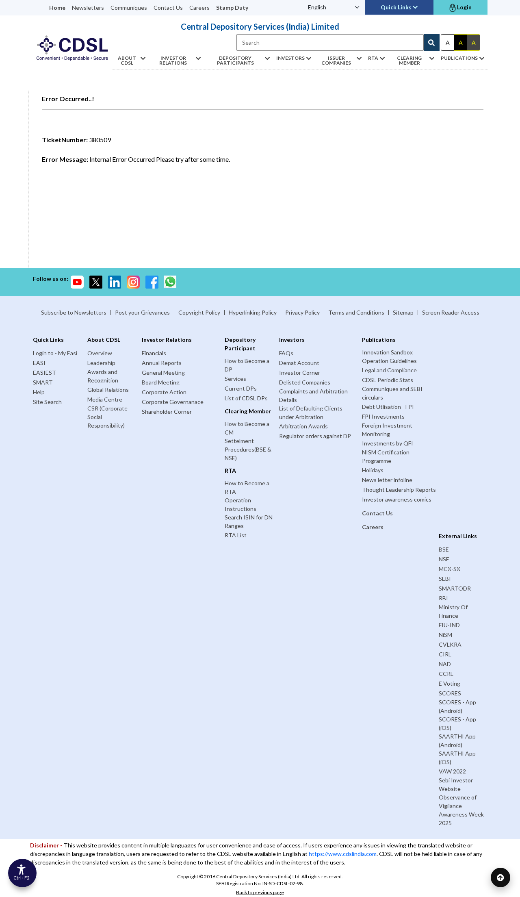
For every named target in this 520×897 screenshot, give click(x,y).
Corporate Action (164, 392)
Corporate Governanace (173, 401)
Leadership (101, 362)
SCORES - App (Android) (457, 706)
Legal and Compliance (389, 370)
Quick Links (397, 7)
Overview (99, 353)
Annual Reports (162, 362)
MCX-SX (449, 568)
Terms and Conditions (356, 312)
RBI (443, 598)
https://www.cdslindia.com (343, 853)
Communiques (128, 7)
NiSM (445, 634)
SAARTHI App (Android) (457, 740)
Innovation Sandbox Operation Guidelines (389, 356)
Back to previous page (260, 892)
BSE (444, 549)
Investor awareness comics (396, 499)
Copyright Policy (199, 312)
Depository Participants (235, 60)
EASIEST (44, 372)
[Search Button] (432, 42)
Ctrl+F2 (21, 877)
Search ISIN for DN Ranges (249, 521)
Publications (459, 58)
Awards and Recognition (102, 376)
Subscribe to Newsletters (73, 312)
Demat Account (299, 362)
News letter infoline (387, 479)
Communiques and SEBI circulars (392, 393)
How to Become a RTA (247, 487)
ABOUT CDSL (127, 60)
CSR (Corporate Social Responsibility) (107, 417)
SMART (43, 382)
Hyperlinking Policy (253, 312)
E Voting (449, 683)
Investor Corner (299, 372)
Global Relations (108, 389)
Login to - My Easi (55, 353)
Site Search (47, 401)
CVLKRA (450, 644)
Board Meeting (161, 382)
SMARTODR (455, 588)
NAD (445, 663)
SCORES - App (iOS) (457, 723)
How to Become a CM (247, 428)
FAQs (286, 353)
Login (464, 7)
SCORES (450, 693)
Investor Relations (173, 60)
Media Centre (104, 399)
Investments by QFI (387, 443)
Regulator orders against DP (315, 435)
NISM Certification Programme (386, 456)
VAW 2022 (452, 771)
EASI (39, 362)
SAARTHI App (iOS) (457, 757)
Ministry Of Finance (453, 611)
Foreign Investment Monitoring (387, 429)
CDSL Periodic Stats (387, 379)
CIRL (445, 654)
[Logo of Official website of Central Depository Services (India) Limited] (72, 48)
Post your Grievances (142, 312)
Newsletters (88, 7)
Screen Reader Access (450, 312)
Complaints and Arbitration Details (313, 395)
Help (39, 392)
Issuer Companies (336, 60)
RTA (373, 58)
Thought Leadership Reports (399, 489)
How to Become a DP (247, 365)
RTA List (236, 535)
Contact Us (168, 7)
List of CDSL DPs (246, 398)
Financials (154, 353)
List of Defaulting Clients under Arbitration (310, 412)
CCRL (446, 673)
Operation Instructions (240, 504)
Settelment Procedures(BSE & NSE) (248, 449)
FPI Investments (383, 416)
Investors (290, 58)
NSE (444, 559)
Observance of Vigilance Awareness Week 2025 (461, 810)
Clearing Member (409, 60)
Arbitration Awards (303, 426)
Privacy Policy (302, 312)
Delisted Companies (304, 382)
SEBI (445, 578)
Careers (199, 7)
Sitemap (403, 312)
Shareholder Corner (167, 411)
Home (57, 7)
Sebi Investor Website (456, 784)
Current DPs (241, 388)
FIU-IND (449, 624)
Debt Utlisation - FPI (388, 406)
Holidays (373, 470)
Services (235, 378)
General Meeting (163, 372)
